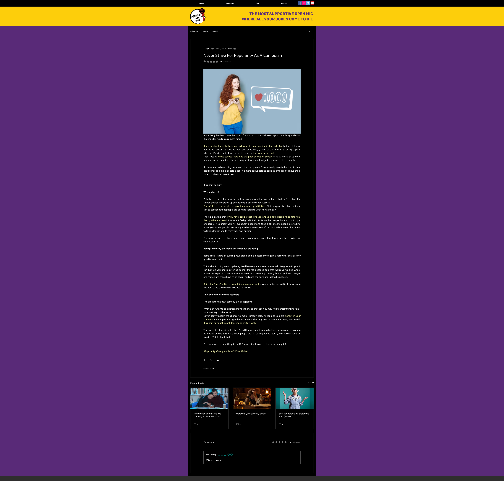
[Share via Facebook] (204, 360)
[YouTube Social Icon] (312, 3)
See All (311, 383)
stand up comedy (211, 31)
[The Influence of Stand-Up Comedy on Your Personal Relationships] (209, 398)
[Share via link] (224, 360)
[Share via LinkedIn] (217, 360)
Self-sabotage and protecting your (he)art (294, 415)
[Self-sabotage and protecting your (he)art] (295, 398)
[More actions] (299, 48)
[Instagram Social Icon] (304, 3)
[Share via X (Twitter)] (211, 360)
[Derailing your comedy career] (252, 398)
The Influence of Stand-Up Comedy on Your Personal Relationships (207, 415)
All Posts (194, 31)
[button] (310, 31)
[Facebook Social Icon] (300, 3)
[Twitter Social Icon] (308, 3)
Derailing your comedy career (251, 413)
